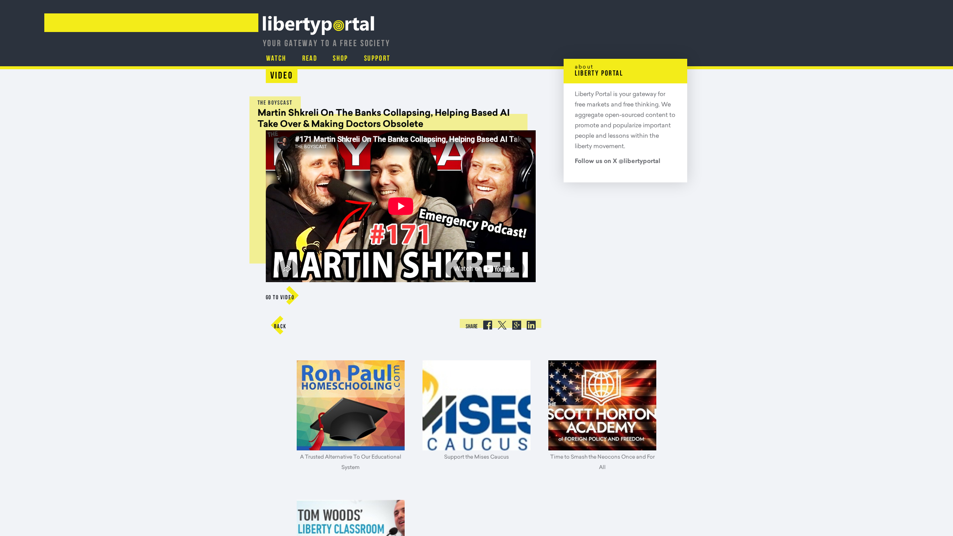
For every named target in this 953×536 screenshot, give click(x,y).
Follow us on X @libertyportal (617, 162)
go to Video (280, 297)
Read (292, 58)
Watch (270, 58)
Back (280, 327)
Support (338, 58)
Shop (313, 58)
